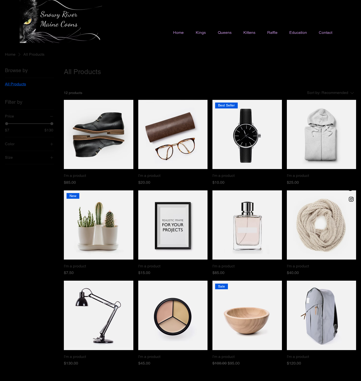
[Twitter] (351, 189)
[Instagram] (351, 199)
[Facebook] (351, 178)
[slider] (7, 124)
